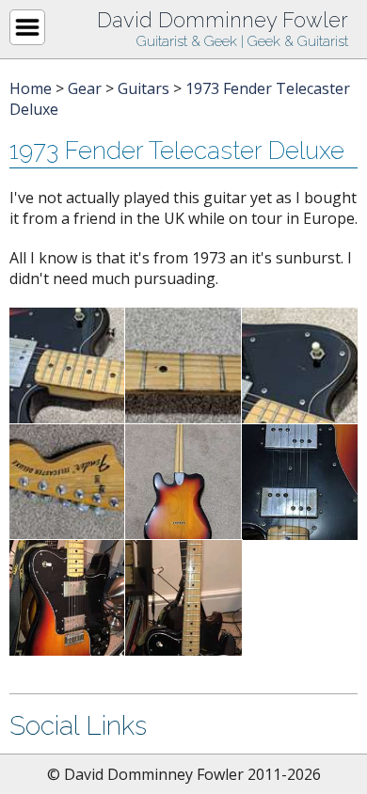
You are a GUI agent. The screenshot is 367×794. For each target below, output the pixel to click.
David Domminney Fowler (222, 20)
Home (30, 88)
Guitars (143, 88)
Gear (85, 88)
